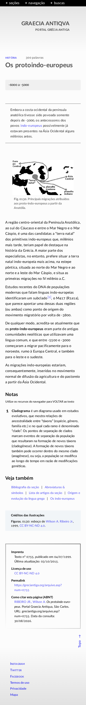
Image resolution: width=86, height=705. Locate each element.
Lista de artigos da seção (45, 493)
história (11, 57)
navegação (36, 3)
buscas (59, 3)
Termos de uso (19, 682)
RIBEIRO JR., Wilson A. (30, 602)
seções (14, 3)
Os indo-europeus (62, 498)
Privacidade (18, 688)
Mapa (14, 694)
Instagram (17, 663)
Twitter (16, 670)
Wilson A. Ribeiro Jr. (59, 521)
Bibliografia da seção (25, 487)
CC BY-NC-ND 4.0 (32, 525)
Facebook (17, 676)
